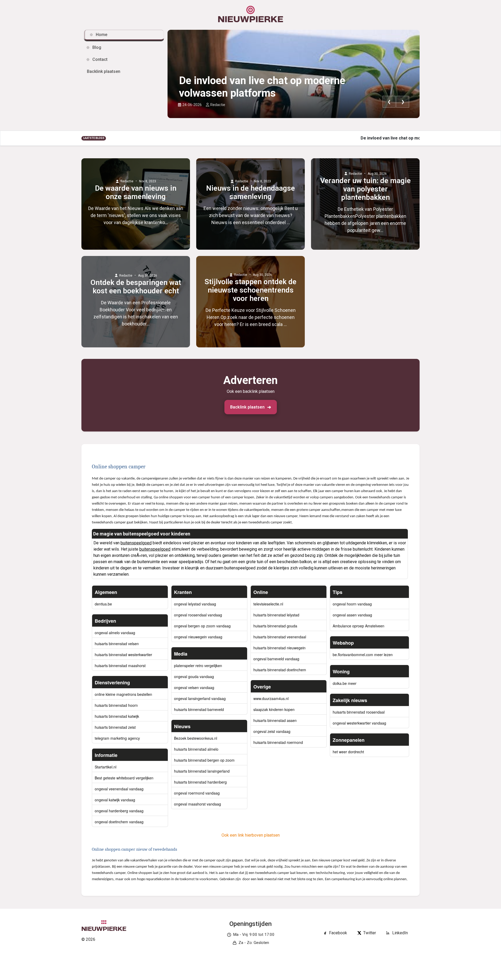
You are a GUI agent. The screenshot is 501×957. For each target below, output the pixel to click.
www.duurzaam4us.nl (271, 698)
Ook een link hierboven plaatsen (251, 835)
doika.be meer (344, 683)
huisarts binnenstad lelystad (276, 614)
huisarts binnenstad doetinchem (279, 669)
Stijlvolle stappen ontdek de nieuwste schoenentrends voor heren (250, 290)
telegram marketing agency (117, 738)
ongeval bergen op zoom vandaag (202, 625)
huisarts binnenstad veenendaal (279, 636)
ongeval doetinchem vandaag (119, 821)
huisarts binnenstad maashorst (120, 665)
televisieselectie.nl (268, 603)
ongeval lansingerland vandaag (200, 698)
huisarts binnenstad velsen (117, 643)
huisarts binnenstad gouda (275, 625)
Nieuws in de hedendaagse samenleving (250, 192)
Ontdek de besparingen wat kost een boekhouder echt (136, 286)
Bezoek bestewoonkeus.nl (195, 738)
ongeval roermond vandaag (197, 793)
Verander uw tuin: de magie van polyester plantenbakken (365, 189)
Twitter (369, 932)
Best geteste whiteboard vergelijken (124, 777)
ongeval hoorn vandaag (352, 603)
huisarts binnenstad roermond (278, 742)
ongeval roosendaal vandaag (198, 614)
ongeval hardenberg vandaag (119, 810)
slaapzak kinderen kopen (274, 709)
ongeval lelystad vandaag (195, 603)
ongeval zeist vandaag (271, 731)
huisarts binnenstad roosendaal (359, 712)
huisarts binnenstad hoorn (116, 705)
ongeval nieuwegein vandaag (198, 636)
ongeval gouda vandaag (194, 676)
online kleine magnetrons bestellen (123, 694)
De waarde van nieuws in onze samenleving (135, 192)
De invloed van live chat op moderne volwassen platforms (262, 86)
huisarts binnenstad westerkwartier (123, 654)
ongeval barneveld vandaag (276, 658)
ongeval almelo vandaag (115, 632)
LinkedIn (400, 932)
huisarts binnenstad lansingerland (202, 771)
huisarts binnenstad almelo (196, 749)
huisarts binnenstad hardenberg (200, 782)
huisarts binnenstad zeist (115, 727)
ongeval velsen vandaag (194, 687)
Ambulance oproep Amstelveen (358, 625)
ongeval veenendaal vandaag (119, 788)
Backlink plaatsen (247, 407)
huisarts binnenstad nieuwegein (279, 647)
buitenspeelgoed (136, 542)
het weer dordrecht (348, 751)
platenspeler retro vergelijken (198, 665)
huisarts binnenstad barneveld (199, 709)
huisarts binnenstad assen (275, 720)
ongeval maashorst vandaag (197, 804)
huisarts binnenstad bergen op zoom (204, 760)
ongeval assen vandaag (352, 614)
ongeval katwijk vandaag (115, 799)
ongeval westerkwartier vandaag (359, 723)
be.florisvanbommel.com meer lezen (363, 654)
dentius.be (103, 603)
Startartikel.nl (105, 766)
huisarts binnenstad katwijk (117, 716)
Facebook (338, 932)
